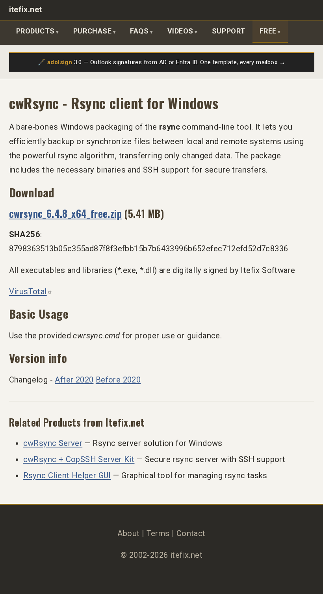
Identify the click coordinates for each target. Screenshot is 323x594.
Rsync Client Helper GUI (67, 475)
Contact (191, 533)
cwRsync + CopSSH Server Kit (79, 459)
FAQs (139, 31)
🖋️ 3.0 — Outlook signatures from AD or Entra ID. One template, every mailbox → (161, 62)
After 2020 (74, 379)
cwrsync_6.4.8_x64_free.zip (65, 213)
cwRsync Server (53, 443)
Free (268, 31)
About (128, 533)
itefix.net (25, 9)
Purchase (92, 31)
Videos (180, 31)
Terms (158, 533)
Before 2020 (118, 379)
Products (35, 31)
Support (228, 31)
